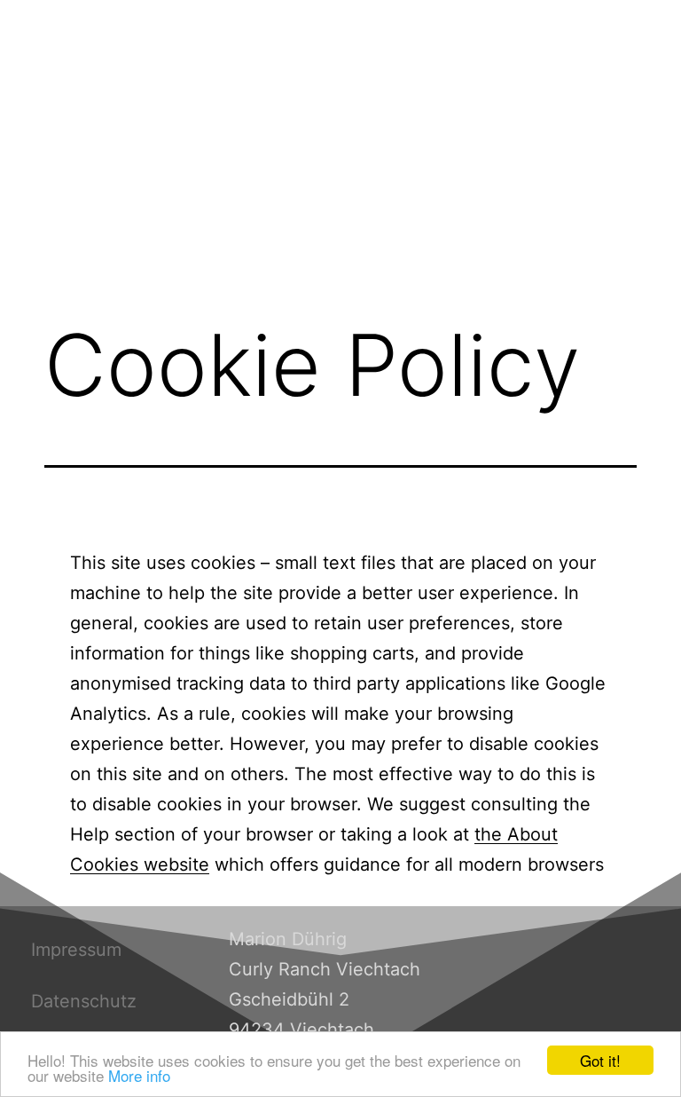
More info (139, 1075)
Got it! (600, 1060)
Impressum (76, 949)
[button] (340, 274)
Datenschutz (84, 1001)
